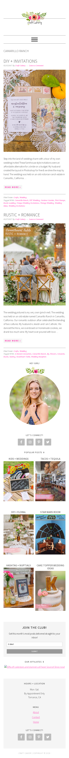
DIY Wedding (34, 200)
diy (48, 354)
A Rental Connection (23, 354)
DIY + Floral (18, 512)
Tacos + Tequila (50, 458)
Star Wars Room (50, 512)
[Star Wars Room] (50, 535)
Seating (12, 357)
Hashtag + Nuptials (18, 565)
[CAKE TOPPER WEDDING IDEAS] (50, 591)
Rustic (6, 357)
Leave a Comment (36, 66)
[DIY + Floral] (19, 535)
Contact (36, 717)
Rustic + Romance (22, 215)
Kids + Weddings (19, 458)
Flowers (53, 354)
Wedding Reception (38, 357)
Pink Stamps (60, 200)
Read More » (13, 187)
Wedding (23, 198)
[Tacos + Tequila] (50, 481)
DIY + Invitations (20, 61)
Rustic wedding (10, 203)
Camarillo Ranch (21, 200)
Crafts (16, 198)
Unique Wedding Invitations (28, 203)
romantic (61, 354)
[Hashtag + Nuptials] (19, 588)
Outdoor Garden (47, 200)
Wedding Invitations (17, 206)
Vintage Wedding (47, 203)
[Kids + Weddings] (19, 481)
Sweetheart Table (23, 357)
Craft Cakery (35, 16)
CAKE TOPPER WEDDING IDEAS (50, 567)
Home (36, 721)
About (36, 712)
